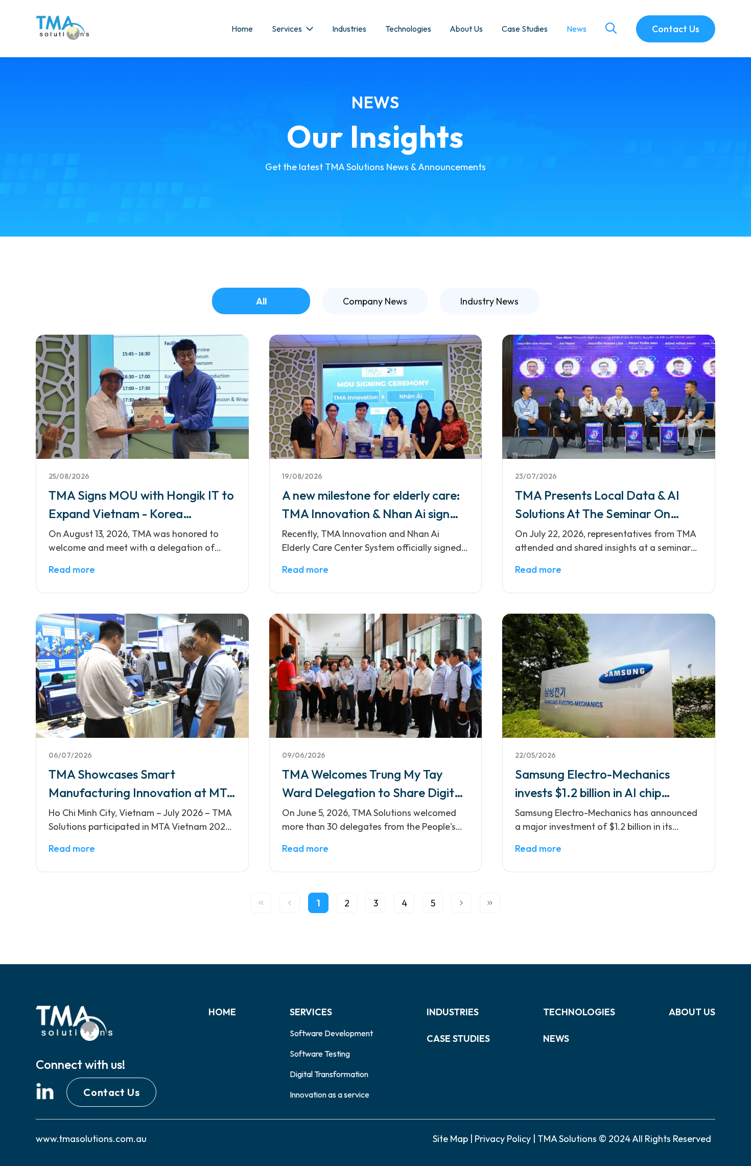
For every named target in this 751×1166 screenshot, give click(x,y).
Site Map (450, 1139)
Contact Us (111, 1092)
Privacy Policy (503, 1139)
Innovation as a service (329, 1094)
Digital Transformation (329, 1074)
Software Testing (320, 1053)
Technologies (408, 29)
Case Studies (525, 29)
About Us (466, 29)
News (576, 29)
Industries (349, 29)
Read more (72, 569)
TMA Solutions (567, 1139)
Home (242, 29)
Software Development (331, 1033)
